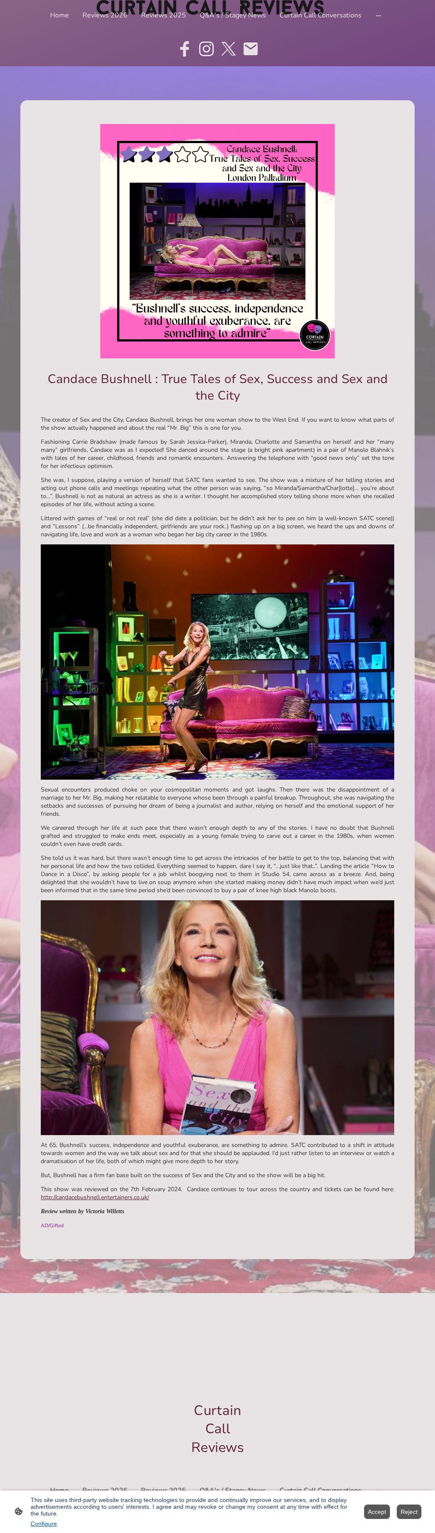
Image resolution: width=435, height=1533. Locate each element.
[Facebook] (184, 48)
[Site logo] (217, 1464)
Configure (44, 1523)
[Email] (250, 48)
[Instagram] (206, 48)
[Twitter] (228, 48)
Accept (377, 1511)
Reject (409, 1511)
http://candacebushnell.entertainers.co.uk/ (95, 1197)
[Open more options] (378, 15)
